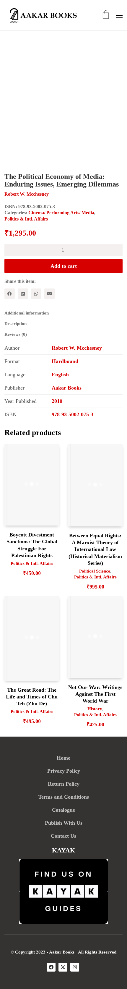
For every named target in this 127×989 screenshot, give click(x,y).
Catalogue (63, 810)
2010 (57, 401)
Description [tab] (15, 323)
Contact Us (63, 836)
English (60, 374)
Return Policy (63, 784)
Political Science (94, 571)
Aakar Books (67, 388)
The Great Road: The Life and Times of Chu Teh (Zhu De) (32, 697)
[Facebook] (9, 293)
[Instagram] (74, 967)
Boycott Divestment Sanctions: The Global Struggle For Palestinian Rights (31, 545)
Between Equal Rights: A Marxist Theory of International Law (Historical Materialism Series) (95, 549)
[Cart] (106, 15)
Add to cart (64, 266)
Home (63, 758)
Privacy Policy (63, 771)
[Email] (49, 293)
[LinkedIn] (23, 293)
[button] (119, 15)
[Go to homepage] (41, 15)
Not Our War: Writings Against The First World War (95, 694)
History (94, 708)
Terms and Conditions (63, 797)
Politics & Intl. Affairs (26, 218)
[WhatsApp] (36, 293)
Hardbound (65, 361)
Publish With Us (63, 823)
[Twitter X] (62, 967)
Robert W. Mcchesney (77, 348)
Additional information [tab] (26, 313)
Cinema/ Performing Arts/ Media (61, 212)
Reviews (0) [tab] (15, 334)
